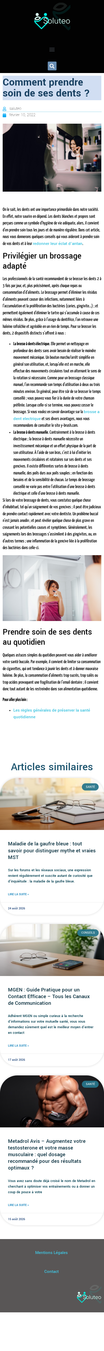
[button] (52, 49)
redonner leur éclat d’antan (57, 244)
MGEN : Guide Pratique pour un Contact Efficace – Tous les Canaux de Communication (49, 996)
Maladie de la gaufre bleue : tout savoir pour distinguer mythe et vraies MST (52, 850)
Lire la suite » (18, 894)
